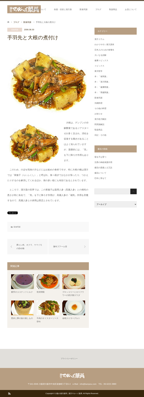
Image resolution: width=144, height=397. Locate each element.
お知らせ (98, 114)
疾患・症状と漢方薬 (63, 9)
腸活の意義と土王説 (103, 167)
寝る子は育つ (100, 157)
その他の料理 (100, 108)
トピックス (99, 66)
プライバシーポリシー (69, 359)
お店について (131, 9)
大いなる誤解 (100, 55)
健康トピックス (101, 60)
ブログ (98, 9)
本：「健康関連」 (102, 87)
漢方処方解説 (100, 119)
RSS (9, 393)
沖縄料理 (98, 103)
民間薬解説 (99, 124)
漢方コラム (99, 39)
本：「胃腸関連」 (102, 92)
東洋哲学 (98, 71)
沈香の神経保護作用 (103, 162)
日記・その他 (100, 135)
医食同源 (83, 9)
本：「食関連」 (101, 76)
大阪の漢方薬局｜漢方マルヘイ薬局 (68, 393)
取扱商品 (113, 9)
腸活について (100, 173)
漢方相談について (38, 9)
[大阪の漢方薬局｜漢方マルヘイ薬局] (24, 9)
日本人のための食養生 (104, 50)
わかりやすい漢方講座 (104, 44)
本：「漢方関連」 (102, 82)
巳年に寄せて (100, 178)
